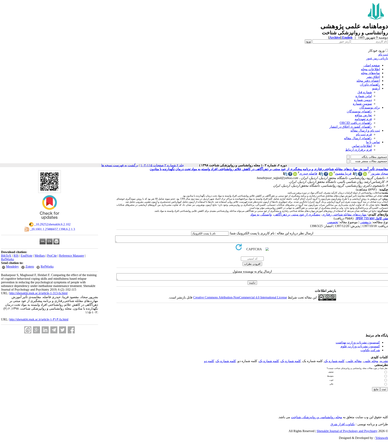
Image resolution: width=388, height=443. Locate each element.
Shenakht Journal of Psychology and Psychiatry (347, 431)
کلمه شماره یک (334, 361)
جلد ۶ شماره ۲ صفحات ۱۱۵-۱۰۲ (162, 165)
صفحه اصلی (372, 65)
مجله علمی (370, 361)
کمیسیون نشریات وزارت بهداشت (358, 342)
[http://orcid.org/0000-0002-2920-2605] (365, 175)
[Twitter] (62, 329)
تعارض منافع (363, 115)
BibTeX (6, 255)
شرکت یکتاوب (370, 350)
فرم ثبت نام (364, 134)
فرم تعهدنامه (363, 119)
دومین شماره (363, 100)
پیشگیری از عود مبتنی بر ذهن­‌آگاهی (297, 214)
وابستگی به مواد (261, 214)
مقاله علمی (354, 361)
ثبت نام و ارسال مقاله (365, 130)
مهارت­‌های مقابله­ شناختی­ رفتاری (344, 214)
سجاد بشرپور (379, 173)
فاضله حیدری (308, 173)
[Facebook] (71, 329)
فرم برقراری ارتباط (358, 149)
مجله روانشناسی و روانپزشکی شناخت (316, 417)
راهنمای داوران (370, 84)
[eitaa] (27, 329)
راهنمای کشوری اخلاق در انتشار (350, 126)
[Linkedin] (45, 329)
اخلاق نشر (373, 77)
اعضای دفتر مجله (368, 80)
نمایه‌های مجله (370, 73)
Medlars (40, 255)
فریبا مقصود (343, 173)
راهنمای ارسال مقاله (358, 138)
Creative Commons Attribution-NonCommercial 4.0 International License (240, 297)
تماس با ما (373, 142)
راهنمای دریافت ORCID (356, 123)
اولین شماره (363, 96)
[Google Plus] (36, 329)
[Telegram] (53, 329)
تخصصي (332, 222)
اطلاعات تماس (362, 146)
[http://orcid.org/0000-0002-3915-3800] (331, 175)
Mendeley (12, 266)
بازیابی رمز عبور (377, 58)
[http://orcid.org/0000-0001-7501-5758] (295, 175)
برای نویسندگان (369, 107)
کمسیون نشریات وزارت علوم (360, 346)
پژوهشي (365, 222)
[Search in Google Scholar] (360, 175)
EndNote (26, 255)
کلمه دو (209, 361)
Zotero (29, 266)
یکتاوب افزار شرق (342, 424)
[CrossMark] (49, 221)
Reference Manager (71, 255)
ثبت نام (383, 54)
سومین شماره (362, 103)
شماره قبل (364, 92)
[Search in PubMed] (355, 175)
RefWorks (7, 259)
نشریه (384, 361)
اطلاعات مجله (370, 69)
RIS (16, 255)
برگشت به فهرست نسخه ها (119, 165)
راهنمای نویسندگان (359, 111)
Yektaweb (381, 438)
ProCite (52, 255)
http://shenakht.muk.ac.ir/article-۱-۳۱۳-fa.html (38, 319)
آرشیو (376, 88)
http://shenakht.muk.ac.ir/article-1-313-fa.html (38, 293)
